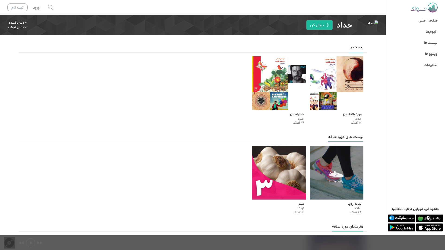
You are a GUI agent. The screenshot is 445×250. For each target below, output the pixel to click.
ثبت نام (17, 7)
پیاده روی (355, 203)
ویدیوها (431, 53)
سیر (301, 203)
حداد (358, 118)
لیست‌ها (431, 42)
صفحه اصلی (428, 20)
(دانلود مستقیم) (402, 209)
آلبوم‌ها (432, 31)
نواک (358, 208)
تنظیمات (430, 65)
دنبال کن (317, 25)
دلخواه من (297, 114)
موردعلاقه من (352, 114)
